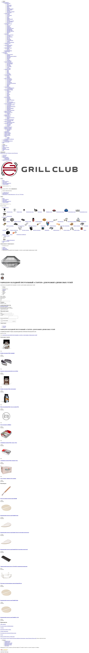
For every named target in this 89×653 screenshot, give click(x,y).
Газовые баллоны (8, 115)
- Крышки (8, 55)
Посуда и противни (8, 103)
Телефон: (2, 314)
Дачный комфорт (5, 184)
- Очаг (8, 44)
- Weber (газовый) (10, 19)
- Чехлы (8, 138)
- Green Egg (9, 25)
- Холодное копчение (10, 42)
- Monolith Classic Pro (10, 31)
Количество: (2, 298)
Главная (3, 247)
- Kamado (8, 26)
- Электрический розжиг (11, 102)
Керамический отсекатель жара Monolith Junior (9, 600)
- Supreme (8, 7)
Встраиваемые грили (8, 50)
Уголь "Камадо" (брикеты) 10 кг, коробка (8, 478)
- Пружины (9, 57)
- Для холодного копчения (11, 83)
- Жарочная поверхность (11, 106)
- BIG (7, 24)
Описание (4, 326)
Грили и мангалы (5, 2)
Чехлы (6, 136)
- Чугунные (9, 68)
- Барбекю (8, 10)
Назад (4, 1)
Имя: (1, 313)
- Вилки (8, 90)
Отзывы (4, 327)
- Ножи (8, 95)
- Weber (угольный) (10, 8)
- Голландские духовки (11, 104)
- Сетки (8, 67)
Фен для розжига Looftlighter (5, 424)
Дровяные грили (7, 43)
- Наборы (8, 77)
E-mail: (1, 315)
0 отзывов (3, 287)
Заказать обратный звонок (7, 190)
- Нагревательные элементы (11, 56)
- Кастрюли (9, 107)
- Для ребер (9, 125)
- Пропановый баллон (10, 117)
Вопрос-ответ (4, 145)
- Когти (8, 93)
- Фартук (8, 130)
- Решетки (8, 58)
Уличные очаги (7, 51)
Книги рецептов (7, 135)
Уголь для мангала (8, 111)
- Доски (8, 92)
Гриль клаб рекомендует (6, 183)
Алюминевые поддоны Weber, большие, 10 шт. (9, 460)
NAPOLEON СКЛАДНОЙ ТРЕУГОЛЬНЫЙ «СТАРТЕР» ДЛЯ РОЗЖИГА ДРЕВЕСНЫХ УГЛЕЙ (19, 335)
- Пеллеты (8, 84)
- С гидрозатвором (10, 40)
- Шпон (8, 85)
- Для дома (8, 35)
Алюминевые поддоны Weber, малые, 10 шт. (8, 442)
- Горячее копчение (10, 34)
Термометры (7, 131)
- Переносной (9, 12)
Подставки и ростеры (8, 123)
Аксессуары (4, 52)
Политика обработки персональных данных (20, 638)
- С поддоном (9, 66)
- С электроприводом (10, 87)
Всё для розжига (7, 97)
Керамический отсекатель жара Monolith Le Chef (9, 617)
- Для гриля (9, 124)
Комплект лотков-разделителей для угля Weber (9, 371)
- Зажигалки (9, 99)
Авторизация (7, 158)
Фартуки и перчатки (8, 128)
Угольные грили (7, 3)
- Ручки (8, 59)
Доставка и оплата (5, 147)
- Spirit (8, 17)
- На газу (8, 22)
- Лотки (8, 100)
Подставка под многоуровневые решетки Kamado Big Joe (11, 583)
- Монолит (8, 32)
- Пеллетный (9, 39)
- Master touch (9, 6)
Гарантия (11, 638)
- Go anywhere (9, 5)
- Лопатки (8, 94)
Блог (3, 142)
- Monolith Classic (10, 30)
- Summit (8, 18)
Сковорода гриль (8, 69)
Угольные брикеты (8, 74)
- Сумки (8, 137)
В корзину (2, 302)
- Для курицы (9, 80)
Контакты (4, 148)
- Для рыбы (9, 81)
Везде (3, 180)
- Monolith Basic (9, 29)
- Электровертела (10, 88)
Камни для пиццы (8, 121)
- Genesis (8, 14)
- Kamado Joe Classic (10, 28)
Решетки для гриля (8, 61)
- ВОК (8, 72)
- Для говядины (9, 79)
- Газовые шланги (10, 54)
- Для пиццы (9, 105)
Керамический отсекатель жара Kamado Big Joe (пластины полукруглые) (14, 549)
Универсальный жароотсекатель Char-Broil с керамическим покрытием (13, 566)
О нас (3, 146)
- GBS (8, 4)
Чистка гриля (7, 114)
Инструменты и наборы (9, 89)
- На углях (8, 38)
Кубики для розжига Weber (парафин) (7, 353)
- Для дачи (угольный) (10, 11)
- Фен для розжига (10, 101)
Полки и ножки (7, 134)
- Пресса (8, 96)
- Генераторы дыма (10, 120)
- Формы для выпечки (10, 110)
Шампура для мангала (8, 112)
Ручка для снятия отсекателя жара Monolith (8, 498)
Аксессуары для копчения (9, 119)
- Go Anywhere (9, 15)
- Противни (9, 109)
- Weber (8, 48)
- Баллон (8, 116)
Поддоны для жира (8, 127)
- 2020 (8, 71)
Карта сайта (34, 638)
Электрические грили (8, 45)
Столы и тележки (8, 133)
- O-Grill (8, 16)
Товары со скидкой (5, 141)
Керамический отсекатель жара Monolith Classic (9, 515)
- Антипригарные (10, 62)
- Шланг (8, 118)
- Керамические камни (10, 122)
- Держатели (9, 91)
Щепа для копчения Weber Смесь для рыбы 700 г (9, 406)
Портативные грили (8, 47)
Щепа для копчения (8, 78)
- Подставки (9, 65)
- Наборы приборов (10, 108)
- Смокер (8, 41)
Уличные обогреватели (9, 140)
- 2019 (8, 70)
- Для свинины (9, 82)
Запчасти (6, 53)
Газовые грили (7, 13)
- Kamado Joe (9, 27)
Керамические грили (8, 23)
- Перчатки (8, 129)
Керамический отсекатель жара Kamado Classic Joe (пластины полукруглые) (14, 532)
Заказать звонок (3, 323)
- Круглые (8, 64)
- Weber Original (9, 9)
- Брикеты (8, 76)
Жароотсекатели (7, 132)
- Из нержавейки (9, 21)
